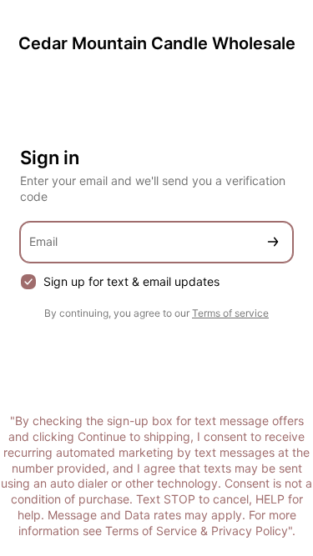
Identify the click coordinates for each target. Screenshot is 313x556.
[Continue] (273, 242)
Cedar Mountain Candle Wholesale (156, 43)
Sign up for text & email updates (131, 281)
